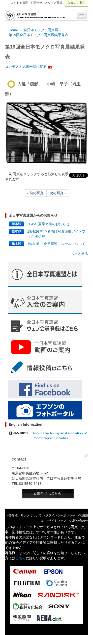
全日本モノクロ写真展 (41, 30)
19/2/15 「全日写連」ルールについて (56, 244)
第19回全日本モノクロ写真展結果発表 (38, 35)
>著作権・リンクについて (24, 515)
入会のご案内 (76, 2)
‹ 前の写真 (35, 193)
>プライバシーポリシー (59, 515)
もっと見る (79, 254)
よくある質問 (19, 2)
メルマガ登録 (53, 2)
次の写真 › (58, 193)
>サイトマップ (56, 520)
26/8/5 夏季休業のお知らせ (48, 224)
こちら (20, 558)
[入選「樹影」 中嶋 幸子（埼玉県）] (46, 133)
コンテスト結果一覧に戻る (26, 67)
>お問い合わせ (78, 520)
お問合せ (36, 2)
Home (13, 30)
